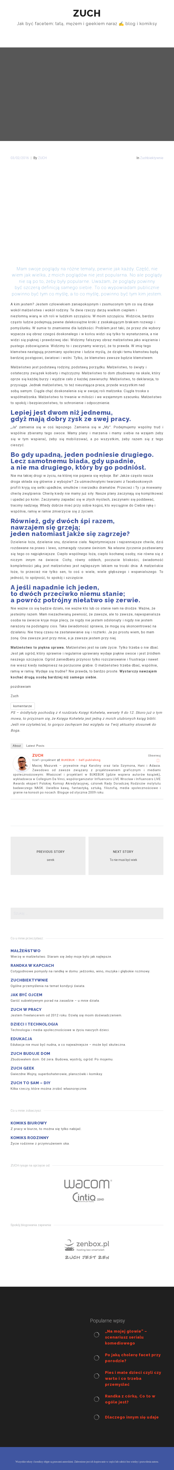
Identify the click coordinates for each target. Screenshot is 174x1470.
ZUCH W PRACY (26, 1009)
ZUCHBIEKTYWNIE (29, 980)
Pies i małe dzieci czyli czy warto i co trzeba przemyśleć (133, 1378)
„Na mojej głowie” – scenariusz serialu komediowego (126, 1337)
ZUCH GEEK (22, 1068)
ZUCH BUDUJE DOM (30, 1053)
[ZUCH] (21, 763)
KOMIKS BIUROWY (29, 1123)
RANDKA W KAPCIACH (32, 965)
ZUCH (38, 755)
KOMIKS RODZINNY (30, 1137)
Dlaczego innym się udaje (132, 1417)
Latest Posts (35, 745)
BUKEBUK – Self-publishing (81, 760)
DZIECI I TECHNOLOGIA (34, 1024)
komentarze (22, 706)
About (17, 745)
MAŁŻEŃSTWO (26, 951)
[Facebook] (158, 760)
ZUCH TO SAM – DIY (31, 1083)
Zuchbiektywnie (151, 158)
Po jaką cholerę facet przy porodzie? (133, 1358)
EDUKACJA (21, 1039)
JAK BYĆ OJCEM (26, 995)
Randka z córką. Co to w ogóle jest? (130, 1399)
